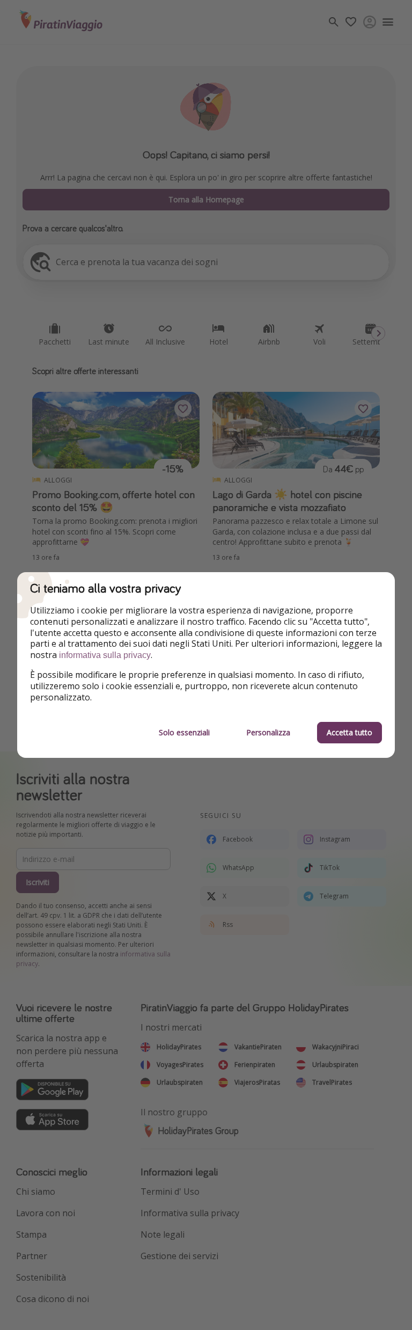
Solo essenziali (184, 732)
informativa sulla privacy (105, 655)
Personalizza (268, 732)
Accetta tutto (349, 732)
